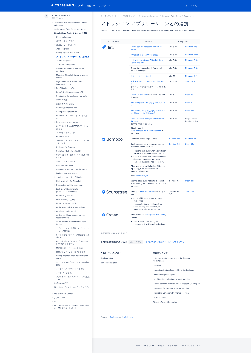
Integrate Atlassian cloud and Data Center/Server (174, 270)
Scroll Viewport (127, 317)
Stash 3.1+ (189, 144)
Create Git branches (139, 94)
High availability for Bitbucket (68, 181)
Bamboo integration (67, 64)
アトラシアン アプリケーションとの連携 (72, 57)
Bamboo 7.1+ (174, 138)
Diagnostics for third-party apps (69, 185)
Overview (157, 265)
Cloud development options (164, 274)
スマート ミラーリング (65, 132)
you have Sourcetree (145, 191)
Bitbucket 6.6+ (191, 60)
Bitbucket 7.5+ (191, 138)
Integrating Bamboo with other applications (171, 288)
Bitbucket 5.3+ (191, 68)
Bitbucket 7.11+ (191, 55)
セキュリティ (173, 345)
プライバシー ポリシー (144, 345)
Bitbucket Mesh (62, 136)
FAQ (55, 301)
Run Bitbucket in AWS (65, 88)
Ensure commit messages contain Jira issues (146, 48)
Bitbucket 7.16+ (191, 47)
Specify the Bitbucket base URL (69, 92)
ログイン (194, 6)
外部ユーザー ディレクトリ (67, 45)
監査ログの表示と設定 (65, 104)
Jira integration (65, 60)
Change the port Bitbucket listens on (71, 169)
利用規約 (161, 345)
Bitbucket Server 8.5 (61, 15)
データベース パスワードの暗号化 (70, 269)
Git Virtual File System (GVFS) (68, 151)
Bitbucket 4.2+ (191, 76)
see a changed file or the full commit (146, 130)
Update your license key (66, 108)
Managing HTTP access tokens (69, 248)
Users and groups (63, 37)
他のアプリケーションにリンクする (70, 252)
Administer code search (66, 211)
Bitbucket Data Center (63, 294)
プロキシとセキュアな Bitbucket (69, 177)
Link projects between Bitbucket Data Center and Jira (146, 61)
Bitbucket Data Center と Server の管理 (70, 33)
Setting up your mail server (67, 53)
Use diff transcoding (64, 165)
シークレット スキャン (65, 161)
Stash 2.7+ (189, 102)
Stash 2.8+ (189, 94)
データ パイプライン (64, 273)
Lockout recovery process (67, 173)
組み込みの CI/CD (61, 283)
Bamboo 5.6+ (175, 144)
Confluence (114, 317)
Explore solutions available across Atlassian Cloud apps (176, 284)
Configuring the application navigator (72, 96)
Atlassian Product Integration (165, 302)
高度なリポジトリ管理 (65, 41)
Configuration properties (66, 112)
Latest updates (159, 297)
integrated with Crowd (155, 214)
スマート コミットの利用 (141, 76)
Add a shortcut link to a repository (70, 207)
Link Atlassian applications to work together (171, 279)
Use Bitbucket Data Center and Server (70, 29)
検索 (186, 6)
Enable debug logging (65, 199)
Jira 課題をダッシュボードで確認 (144, 55)
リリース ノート (60, 297)
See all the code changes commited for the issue (147, 119)
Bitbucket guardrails (64, 195)
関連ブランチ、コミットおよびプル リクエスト (148, 82)
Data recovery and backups (68, 122)
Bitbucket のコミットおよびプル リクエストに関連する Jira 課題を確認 (148, 111)
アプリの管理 (61, 100)
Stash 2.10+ (190, 81)
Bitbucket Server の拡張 (66, 203)
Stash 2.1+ (189, 110)
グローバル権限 (62, 49)
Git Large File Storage (65, 147)
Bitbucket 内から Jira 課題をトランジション (148, 103)
